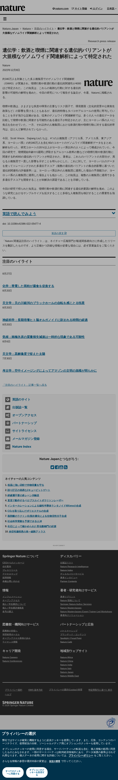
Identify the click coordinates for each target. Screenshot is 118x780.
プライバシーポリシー (81, 755)
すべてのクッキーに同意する (13, 772)
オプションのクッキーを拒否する (36, 772)
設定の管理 (54, 761)
